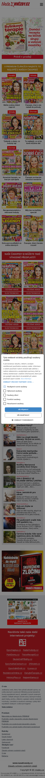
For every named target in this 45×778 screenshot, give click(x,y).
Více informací (26, 379)
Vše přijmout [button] (23, 410)
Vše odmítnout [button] (23, 415)
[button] (22, 382)
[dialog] (22, 389)
